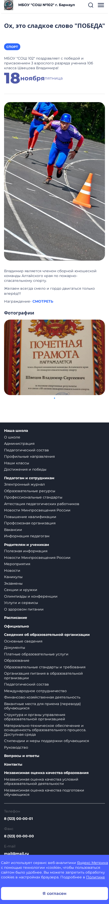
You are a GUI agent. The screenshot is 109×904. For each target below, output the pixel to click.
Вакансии (13, 529)
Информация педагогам (26, 536)
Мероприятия (17, 564)
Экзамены (13, 583)
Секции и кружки (20, 589)
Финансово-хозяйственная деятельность (42, 697)
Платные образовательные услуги (36, 654)
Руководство (16, 747)
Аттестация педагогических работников (41, 504)
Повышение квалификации (30, 516)
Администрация (19, 443)
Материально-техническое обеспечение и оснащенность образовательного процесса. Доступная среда (45, 730)
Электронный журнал (24, 484)
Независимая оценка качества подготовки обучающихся (44, 792)
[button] (91, 5)
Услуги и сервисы (21, 602)
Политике (95, 877)
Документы (14, 647)
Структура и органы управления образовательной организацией (34, 717)
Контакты (13, 764)
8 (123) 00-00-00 (19, 836)
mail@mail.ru (16, 853)
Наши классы (16, 463)
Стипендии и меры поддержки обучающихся (46, 741)
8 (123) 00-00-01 (18, 818)
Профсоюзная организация (30, 523)
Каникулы (13, 577)
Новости (12, 570)
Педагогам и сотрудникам (29, 478)
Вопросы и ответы (21, 756)
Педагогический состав (26, 450)
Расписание (15, 618)
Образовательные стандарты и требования (44, 667)
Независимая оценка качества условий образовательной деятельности (41, 781)
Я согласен (54, 893)
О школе (12, 437)
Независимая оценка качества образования (46, 773)
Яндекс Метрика (92, 862)
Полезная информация (25, 551)
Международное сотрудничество (35, 691)
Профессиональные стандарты (33, 497)
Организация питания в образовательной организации (43, 675)
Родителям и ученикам (26, 545)
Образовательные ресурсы (29, 491)
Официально (16, 626)
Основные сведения (23, 641)
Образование (16, 660)
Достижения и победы (25, 469)
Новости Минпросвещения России (37, 510)
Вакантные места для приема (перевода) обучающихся (42, 706)
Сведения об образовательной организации (47, 635)
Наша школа (16, 431)
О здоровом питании (24, 609)
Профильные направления (29, 456)
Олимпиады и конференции (31, 596)
